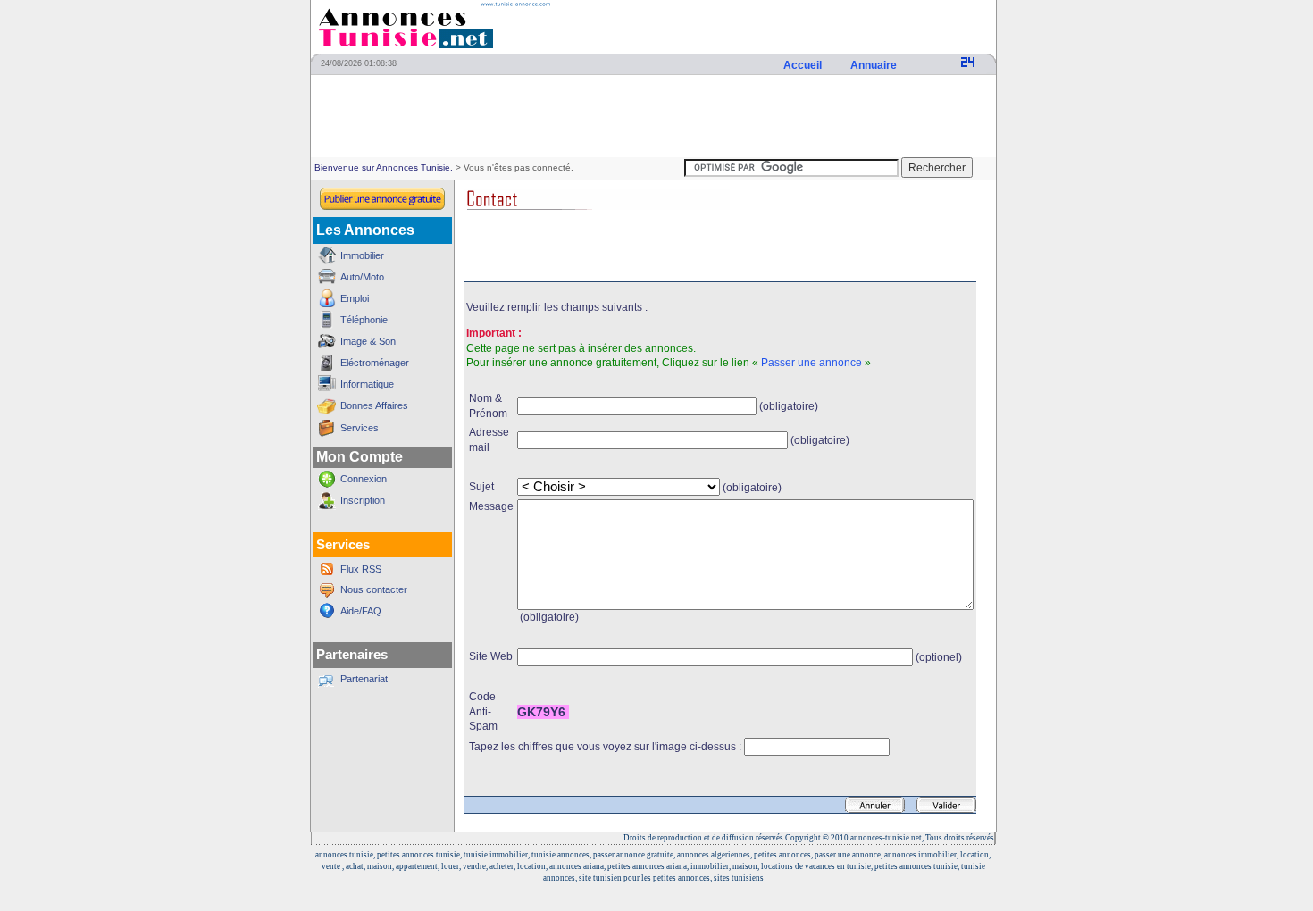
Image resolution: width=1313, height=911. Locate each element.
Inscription (362, 500)
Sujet (481, 487)
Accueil (803, 65)
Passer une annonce (811, 362)
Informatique (367, 384)
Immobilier (362, 255)
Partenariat (364, 678)
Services (359, 427)
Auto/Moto (362, 277)
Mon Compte (359, 456)
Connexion (363, 478)
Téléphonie (364, 319)
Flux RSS (360, 569)
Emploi (354, 298)
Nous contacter (373, 589)
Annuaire (874, 65)
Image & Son (368, 341)
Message (491, 506)
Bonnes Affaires (374, 405)
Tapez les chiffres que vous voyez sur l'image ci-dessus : (605, 746)
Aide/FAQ (360, 611)
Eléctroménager (374, 362)
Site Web (491, 656)
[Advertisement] (653, 117)
